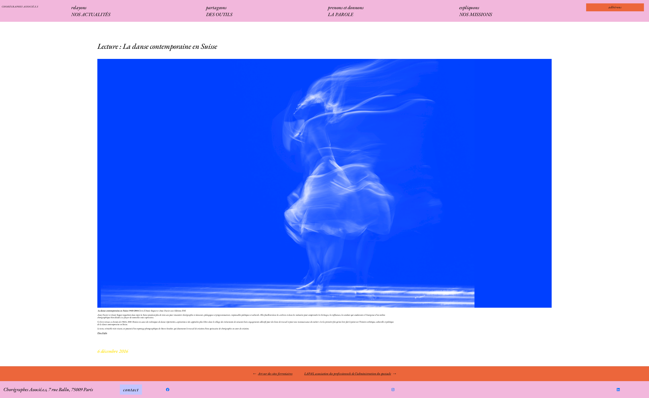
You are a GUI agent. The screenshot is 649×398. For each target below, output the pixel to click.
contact (131, 389)
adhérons (615, 7)
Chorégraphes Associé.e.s (20, 6)
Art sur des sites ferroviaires (275, 374)
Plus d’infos (102, 332)
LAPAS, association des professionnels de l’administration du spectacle (347, 374)
